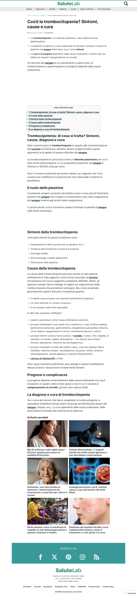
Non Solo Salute (104, 9)
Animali (52, 9)
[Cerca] (126, 3)
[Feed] (96, 556)
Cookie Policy (108, 587)
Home (29, 15)
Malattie (43, 15)
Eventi (73, 9)
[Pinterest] (68, 556)
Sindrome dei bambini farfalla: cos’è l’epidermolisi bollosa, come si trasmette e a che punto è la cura (88, 530)
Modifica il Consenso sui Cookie (68, 592)
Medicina (63, 9)
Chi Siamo (27, 587)
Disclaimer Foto (61, 587)
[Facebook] (40, 556)
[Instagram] (82, 556)
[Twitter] (54, 556)
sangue (47, 49)
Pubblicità (82, 587)
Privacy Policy (94, 587)
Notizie (29, 9)
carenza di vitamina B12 (43, 358)
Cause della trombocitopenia (44, 122)
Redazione (47, 587)
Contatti (37, 587)
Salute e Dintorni (87, 9)
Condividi (132, 593)
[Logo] (68, 3)
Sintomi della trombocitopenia (45, 119)
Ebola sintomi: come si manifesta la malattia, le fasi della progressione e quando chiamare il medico (47, 530)
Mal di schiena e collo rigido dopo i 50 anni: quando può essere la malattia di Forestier (46, 452)
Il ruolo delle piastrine (40, 115)
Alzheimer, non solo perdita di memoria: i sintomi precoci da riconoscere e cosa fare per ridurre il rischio (47, 491)
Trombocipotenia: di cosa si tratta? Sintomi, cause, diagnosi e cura (63, 112)
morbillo (78, 336)
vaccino (36, 149)
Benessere (40, 9)
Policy (72, 587)
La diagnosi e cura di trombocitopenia (49, 129)
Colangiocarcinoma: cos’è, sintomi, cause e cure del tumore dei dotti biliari (88, 490)
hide (71, 107)
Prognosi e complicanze (41, 126)
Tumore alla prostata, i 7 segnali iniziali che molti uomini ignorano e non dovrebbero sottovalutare (88, 452)
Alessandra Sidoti (36, 33)
